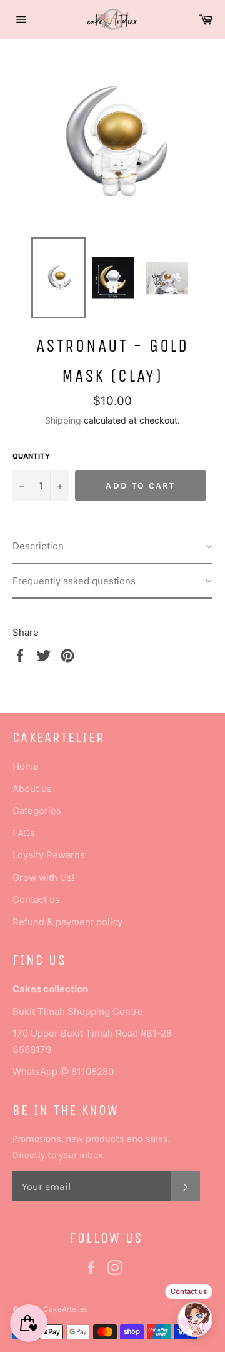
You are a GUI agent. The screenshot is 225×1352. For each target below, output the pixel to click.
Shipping (63, 420)
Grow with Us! (43, 877)
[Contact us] (195, 1319)
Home (25, 766)
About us (32, 789)
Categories (36, 810)
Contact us (36, 899)
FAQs (23, 833)
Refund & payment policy (67, 922)
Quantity (31, 456)
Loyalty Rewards (48, 855)
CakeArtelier (64, 1309)
